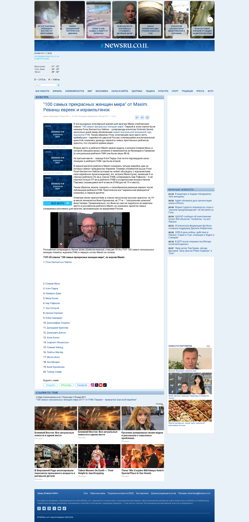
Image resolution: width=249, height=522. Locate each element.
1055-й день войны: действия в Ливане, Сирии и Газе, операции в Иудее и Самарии (191, 235)
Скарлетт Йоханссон (58, 342)
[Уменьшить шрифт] (137, 117)
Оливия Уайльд (55, 347)
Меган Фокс (53, 357)
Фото (210, 91)
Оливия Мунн (53, 283)
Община (150, 91)
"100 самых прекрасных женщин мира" (103, 126)
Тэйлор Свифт (54, 371)
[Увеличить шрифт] (142, 117)
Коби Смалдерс (54, 318)
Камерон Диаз (53, 293)
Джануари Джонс (56, 332)
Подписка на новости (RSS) (121, 493)
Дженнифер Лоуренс (58, 322)
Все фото (57, 203)
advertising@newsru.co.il (199, 493)
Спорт (175, 91)
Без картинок (142, 493)
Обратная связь (97, 493)
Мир (90, 91)
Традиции (187, 91)
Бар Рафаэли (53, 303)
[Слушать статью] (150, 117)
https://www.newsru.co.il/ (49, 397)
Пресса (200, 91)
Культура (163, 91)
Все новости (42, 91)
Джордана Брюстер (57, 327)
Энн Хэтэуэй (52, 308)
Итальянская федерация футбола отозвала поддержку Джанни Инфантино (190, 227)
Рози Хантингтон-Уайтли (59, 262)
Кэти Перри (52, 288)
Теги (85, 493)
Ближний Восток (74, 91)
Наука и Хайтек (120, 91)
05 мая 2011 (80, 397)
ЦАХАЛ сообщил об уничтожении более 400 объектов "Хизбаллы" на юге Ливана (189, 219)
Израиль (57, 91)
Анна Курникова (55, 367)
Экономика (101, 91)
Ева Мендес (53, 362)
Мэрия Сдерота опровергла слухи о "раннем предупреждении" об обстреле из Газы (191, 210)
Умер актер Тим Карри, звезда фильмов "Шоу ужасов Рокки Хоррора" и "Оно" (190, 251)
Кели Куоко (53, 337)
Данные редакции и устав (163, 493)
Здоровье (137, 91)
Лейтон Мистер (55, 352)
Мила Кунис (52, 298)
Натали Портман (54, 313)
